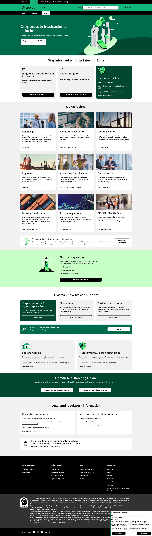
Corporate (33, 13)
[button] (128, 7)
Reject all (144, 533)
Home (23, 13)
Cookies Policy (146, 529)
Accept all (119, 533)
